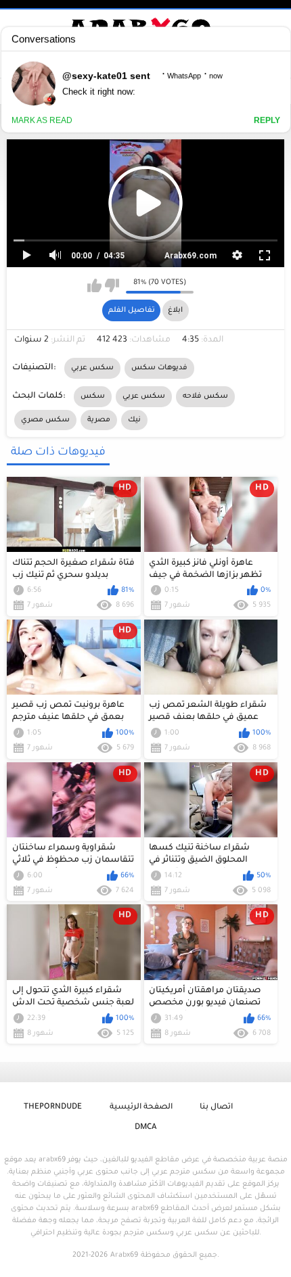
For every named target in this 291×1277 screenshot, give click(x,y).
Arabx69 (124, 1255)
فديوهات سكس (159, 368)
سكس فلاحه (205, 396)
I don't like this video (112, 285)
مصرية (98, 420)
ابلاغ (175, 310)
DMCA (145, 1127)
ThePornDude (53, 1107)
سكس (93, 396)
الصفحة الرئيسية (141, 1107)
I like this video (94, 285)
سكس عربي (92, 368)
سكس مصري (45, 420)
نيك (134, 420)
